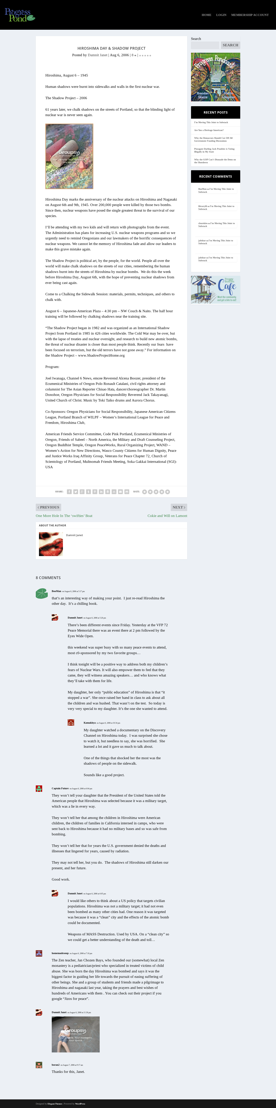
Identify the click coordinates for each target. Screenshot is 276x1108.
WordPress (80, 1104)
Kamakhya (90, 722)
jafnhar (202, 240)
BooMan (56, 591)
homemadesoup (60, 953)
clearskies (202, 223)
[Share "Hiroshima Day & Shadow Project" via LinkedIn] (101, 492)
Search (196, 39)
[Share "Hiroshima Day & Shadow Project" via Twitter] (76, 492)
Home (206, 15)
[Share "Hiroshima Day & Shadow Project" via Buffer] (107, 492)
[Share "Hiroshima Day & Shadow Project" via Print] (127, 492)
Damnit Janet (97, 55)
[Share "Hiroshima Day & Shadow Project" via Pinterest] (95, 492)
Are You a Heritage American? (209, 130)
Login (221, 15)
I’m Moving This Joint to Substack (211, 122)
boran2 (56, 1064)
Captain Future (60, 788)
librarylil (202, 206)
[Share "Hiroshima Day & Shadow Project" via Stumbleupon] (114, 492)
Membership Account (250, 15)
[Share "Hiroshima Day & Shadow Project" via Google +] (82, 492)
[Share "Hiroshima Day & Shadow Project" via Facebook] (69, 492)
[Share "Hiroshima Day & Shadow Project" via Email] (120, 492)
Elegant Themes (55, 1104)
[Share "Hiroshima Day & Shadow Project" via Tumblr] (88, 492)
